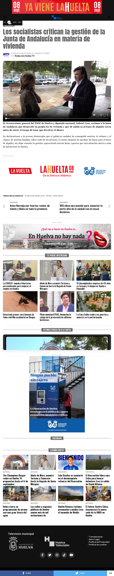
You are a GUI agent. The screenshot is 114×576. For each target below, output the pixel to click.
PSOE (49, 196)
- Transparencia (95, 537)
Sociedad (58, 196)
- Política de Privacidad (98, 542)
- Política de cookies (97, 545)
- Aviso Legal (94, 539)
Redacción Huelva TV (24, 56)
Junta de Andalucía (35, 196)
